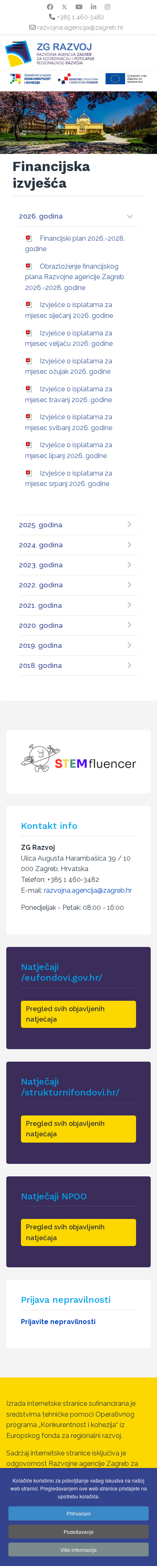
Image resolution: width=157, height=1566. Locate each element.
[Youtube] (78, 7)
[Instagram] (107, 7)
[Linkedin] (93, 7)
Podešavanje (79, 1531)
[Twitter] (64, 7)
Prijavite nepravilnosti (58, 1322)
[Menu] (18, 45)
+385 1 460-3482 (80, 17)
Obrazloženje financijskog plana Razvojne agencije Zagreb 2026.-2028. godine (74, 277)
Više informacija (78, 1549)
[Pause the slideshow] (131, 122)
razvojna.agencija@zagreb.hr (80, 27)
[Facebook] (50, 7)
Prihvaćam (79, 1513)
